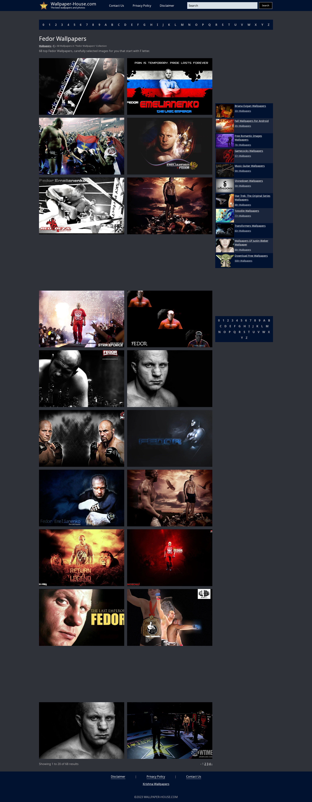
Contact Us (116, 6)
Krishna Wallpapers (156, 784)
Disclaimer (167, 6)
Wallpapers (45, 45)
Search (265, 5)
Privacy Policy (142, 6)
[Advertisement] (125, 262)
